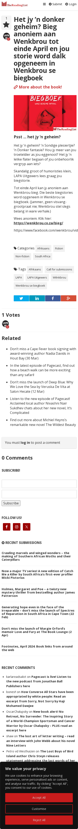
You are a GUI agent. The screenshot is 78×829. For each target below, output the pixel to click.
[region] (39, 795)
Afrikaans (43, 248)
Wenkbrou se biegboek (30, 285)
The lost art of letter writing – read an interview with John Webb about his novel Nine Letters (40, 740)
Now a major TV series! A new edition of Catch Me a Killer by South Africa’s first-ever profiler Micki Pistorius (37, 574)
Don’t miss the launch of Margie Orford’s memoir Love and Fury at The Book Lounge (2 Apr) (37, 631)
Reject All (39, 820)
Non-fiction (22, 256)
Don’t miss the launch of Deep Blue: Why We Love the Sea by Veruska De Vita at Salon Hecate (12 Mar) (41, 387)
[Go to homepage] (15, 4)
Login (72, 4)
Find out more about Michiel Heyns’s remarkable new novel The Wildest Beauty (43, 422)
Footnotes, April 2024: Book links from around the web (37, 648)
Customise (39, 809)
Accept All (39, 798)
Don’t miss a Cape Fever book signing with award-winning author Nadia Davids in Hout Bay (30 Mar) (43, 354)
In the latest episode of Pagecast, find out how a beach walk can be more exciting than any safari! (42, 370)
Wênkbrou (59, 277)
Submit (57, 4)
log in (25, 442)
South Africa (42, 256)
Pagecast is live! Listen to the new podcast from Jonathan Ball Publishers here (38, 681)
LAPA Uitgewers (37, 277)
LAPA (19, 277)
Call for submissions (59, 269)
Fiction (59, 248)
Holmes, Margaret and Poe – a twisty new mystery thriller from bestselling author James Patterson (38, 592)
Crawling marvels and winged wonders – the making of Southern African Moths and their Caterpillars (36, 556)
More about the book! (40, 87)
